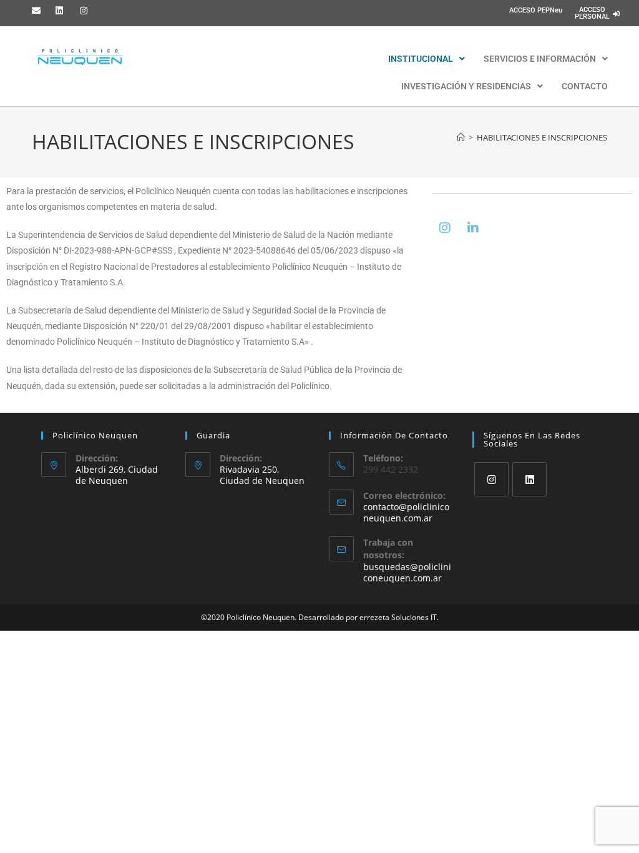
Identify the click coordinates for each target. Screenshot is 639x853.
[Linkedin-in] (473, 227)
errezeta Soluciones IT (398, 617)
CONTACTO (585, 86)
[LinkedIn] (529, 479)
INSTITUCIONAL (420, 59)
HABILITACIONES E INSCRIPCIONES (542, 137)
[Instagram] (444, 227)
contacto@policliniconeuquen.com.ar (406, 512)
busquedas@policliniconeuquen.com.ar (407, 572)
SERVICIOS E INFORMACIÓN (540, 59)
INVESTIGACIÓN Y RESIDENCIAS (466, 86)
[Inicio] (461, 137)
